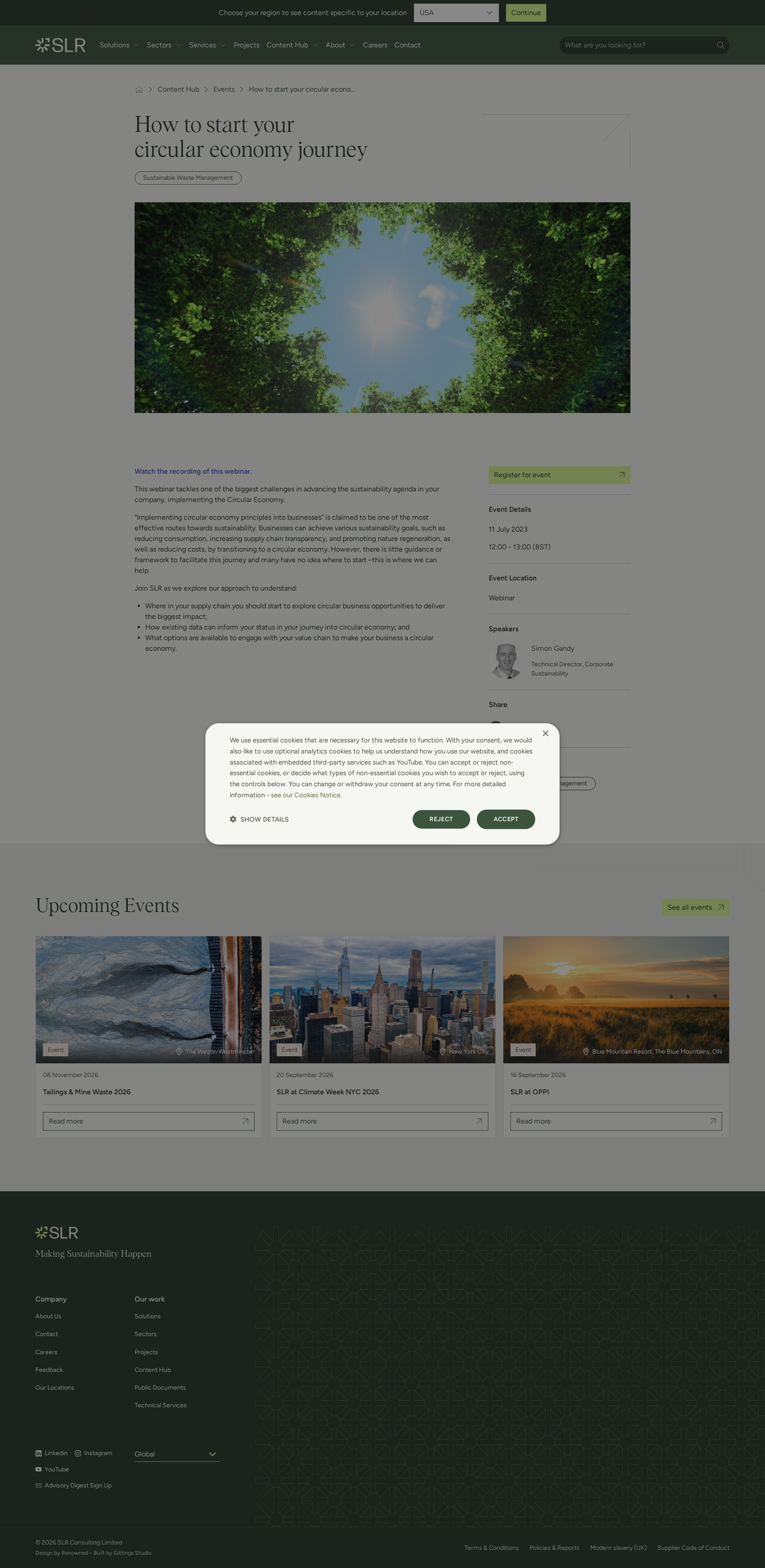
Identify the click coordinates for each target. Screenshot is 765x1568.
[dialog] (382, 784)
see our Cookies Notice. (306, 795)
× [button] (545, 733)
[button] (259, 819)
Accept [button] (506, 819)
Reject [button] (441, 819)
